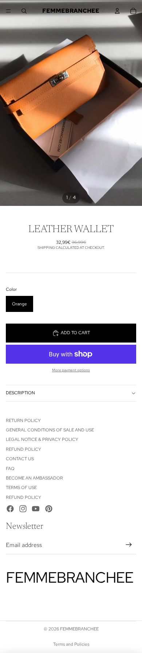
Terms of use (21, 487)
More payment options (71, 370)
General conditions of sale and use (50, 430)
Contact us (20, 459)
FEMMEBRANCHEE (79, 629)
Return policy (23, 420)
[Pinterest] (48, 508)
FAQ (10, 469)
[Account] (117, 11)
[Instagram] (23, 508)
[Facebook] (10, 508)
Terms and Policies (71, 644)
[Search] (24, 11)
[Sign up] (129, 545)
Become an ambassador (34, 478)
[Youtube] (35, 508)
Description (20, 393)
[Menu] (8, 11)
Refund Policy (23, 449)
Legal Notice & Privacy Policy (42, 439)
